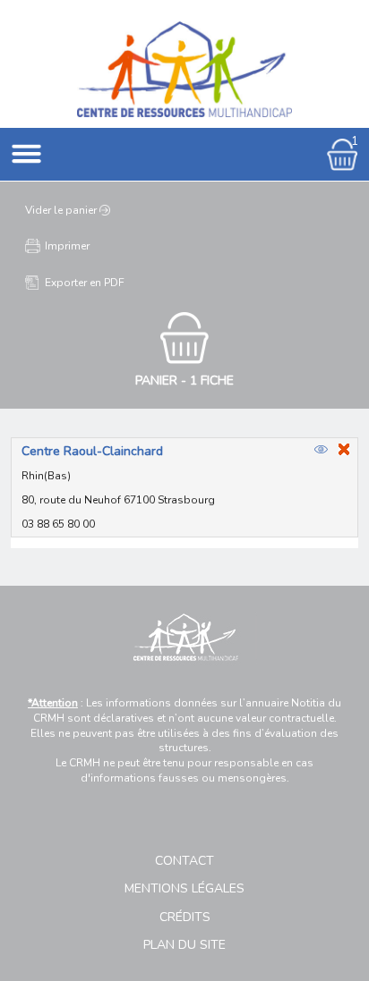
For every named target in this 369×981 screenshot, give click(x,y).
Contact (184, 860)
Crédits (184, 917)
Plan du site (184, 944)
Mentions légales (184, 888)
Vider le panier (61, 210)
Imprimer (67, 246)
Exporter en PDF (84, 282)
